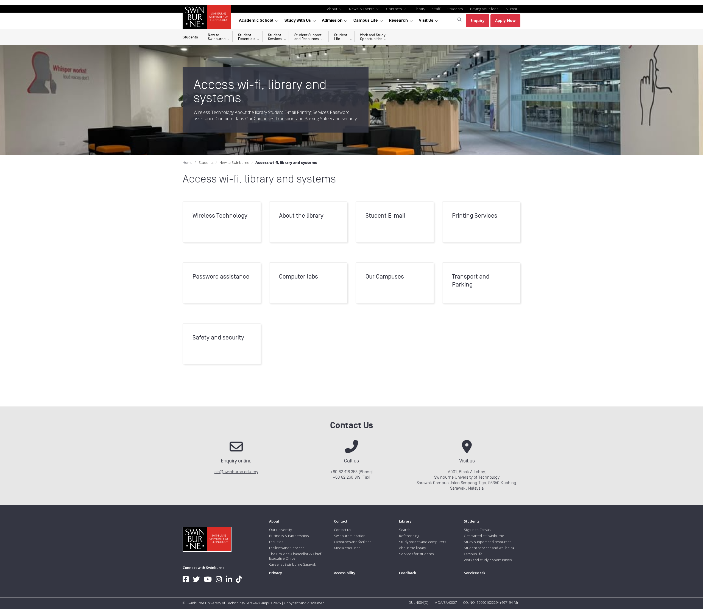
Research (398, 20)
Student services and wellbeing (489, 547)
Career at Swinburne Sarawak (292, 564)
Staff (436, 8)
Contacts (394, 8)
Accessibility (344, 572)
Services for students (416, 553)
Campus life (473, 553)
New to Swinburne (234, 162)
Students (455, 8)
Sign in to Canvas (477, 529)
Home (188, 162)
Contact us (342, 529)
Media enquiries (347, 547)
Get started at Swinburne (484, 535)
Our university (280, 529)
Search (405, 529)
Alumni (511, 8)
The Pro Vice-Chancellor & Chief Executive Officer (295, 556)
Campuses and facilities (352, 541)
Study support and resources (487, 541)
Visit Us (426, 20)
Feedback (407, 572)
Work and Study (373, 37)
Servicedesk (474, 572)
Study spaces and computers (422, 541)
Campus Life (365, 20)
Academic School (256, 20)
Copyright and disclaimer (304, 602)
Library (419, 8)
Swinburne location (350, 535)
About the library (412, 547)
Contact (340, 521)
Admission (332, 20)
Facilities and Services (286, 547)
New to (216, 37)
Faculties (276, 541)
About (333, 8)
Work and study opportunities (488, 559)
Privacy (275, 572)
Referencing (409, 535)
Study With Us (297, 20)
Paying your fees (484, 8)
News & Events (362, 8)
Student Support (308, 37)
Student (246, 37)
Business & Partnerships (289, 535)
